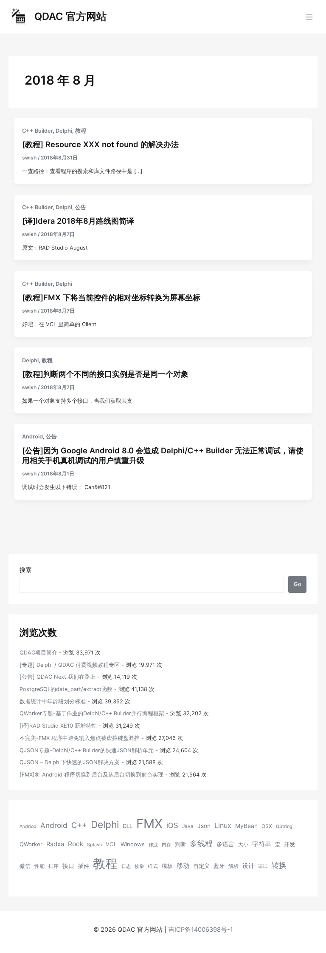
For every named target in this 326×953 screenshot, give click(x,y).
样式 (153, 866)
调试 (262, 866)
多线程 (201, 843)
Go (297, 584)
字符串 (261, 844)
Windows (133, 844)
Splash (94, 845)
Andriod (28, 826)
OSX (266, 826)
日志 (126, 866)
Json (204, 825)
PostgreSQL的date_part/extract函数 (66, 689)
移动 (183, 866)
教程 (80, 131)
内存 (166, 845)
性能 (39, 866)
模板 (167, 865)
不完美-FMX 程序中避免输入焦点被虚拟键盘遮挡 (80, 738)
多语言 (225, 844)
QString (284, 826)
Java (188, 826)
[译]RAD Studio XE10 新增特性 (58, 726)
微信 (25, 865)
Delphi (64, 131)
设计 (248, 865)
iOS (172, 825)
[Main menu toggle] (309, 17)
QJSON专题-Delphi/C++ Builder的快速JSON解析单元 (87, 750)
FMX (149, 823)
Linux (222, 825)
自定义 (201, 865)
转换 (279, 865)
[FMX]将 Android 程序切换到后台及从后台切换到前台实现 (91, 774)
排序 (53, 866)
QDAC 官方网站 (70, 16)
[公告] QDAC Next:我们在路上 (58, 677)
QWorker (31, 844)
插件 (83, 865)
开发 (289, 844)
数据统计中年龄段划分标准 (53, 701)
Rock (75, 844)
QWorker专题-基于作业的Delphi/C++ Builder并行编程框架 (92, 713)
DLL (127, 825)
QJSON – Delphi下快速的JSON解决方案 (70, 762)
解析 (233, 866)
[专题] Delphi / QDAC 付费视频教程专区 (70, 665)
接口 (68, 865)
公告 (80, 207)
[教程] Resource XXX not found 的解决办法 (100, 144)
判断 (180, 844)
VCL (111, 844)
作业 (153, 845)
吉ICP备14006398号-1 (200, 929)
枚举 (139, 866)
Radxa (55, 844)
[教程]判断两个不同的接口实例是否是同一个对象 (105, 373)
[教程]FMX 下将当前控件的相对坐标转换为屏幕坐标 (111, 297)
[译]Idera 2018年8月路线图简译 (78, 220)
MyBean (246, 825)
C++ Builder (37, 131)
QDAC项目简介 (38, 652)
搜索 (25, 569)
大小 (243, 844)
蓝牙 (219, 865)
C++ (79, 825)
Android (32, 436)
